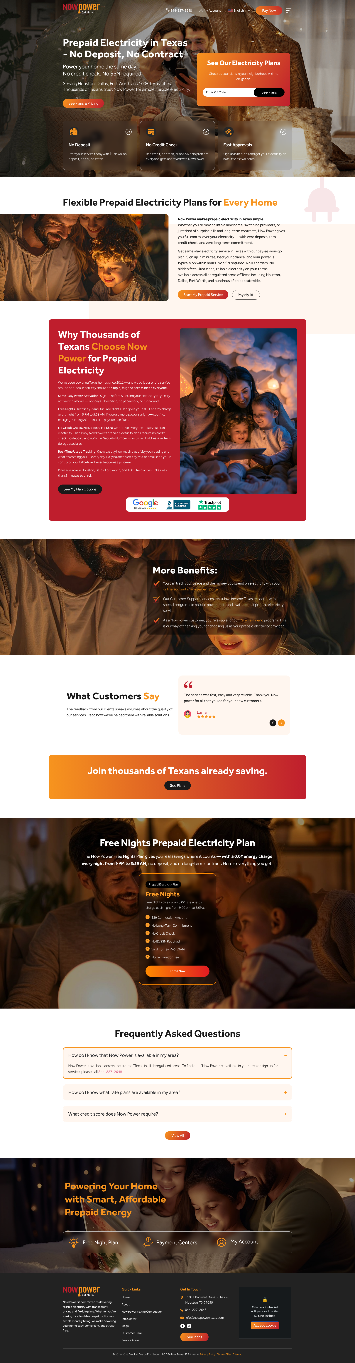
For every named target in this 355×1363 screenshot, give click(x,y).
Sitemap (237, 1354)
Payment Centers (176, 1242)
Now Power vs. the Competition (142, 1311)
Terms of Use (224, 1354)
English (239, 10)
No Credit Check (162, 144)
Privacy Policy (207, 1354)
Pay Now (269, 10)
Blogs (125, 1326)
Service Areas (130, 1340)
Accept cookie (264, 1325)
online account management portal (191, 589)
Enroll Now (177, 971)
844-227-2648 (110, 1071)
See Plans (194, 1337)
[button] (272, 722)
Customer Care (132, 1333)
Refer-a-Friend (251, 620)
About (126, 1304)
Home (126, 1297)
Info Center (129, 1319)
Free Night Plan (100, 1242)
